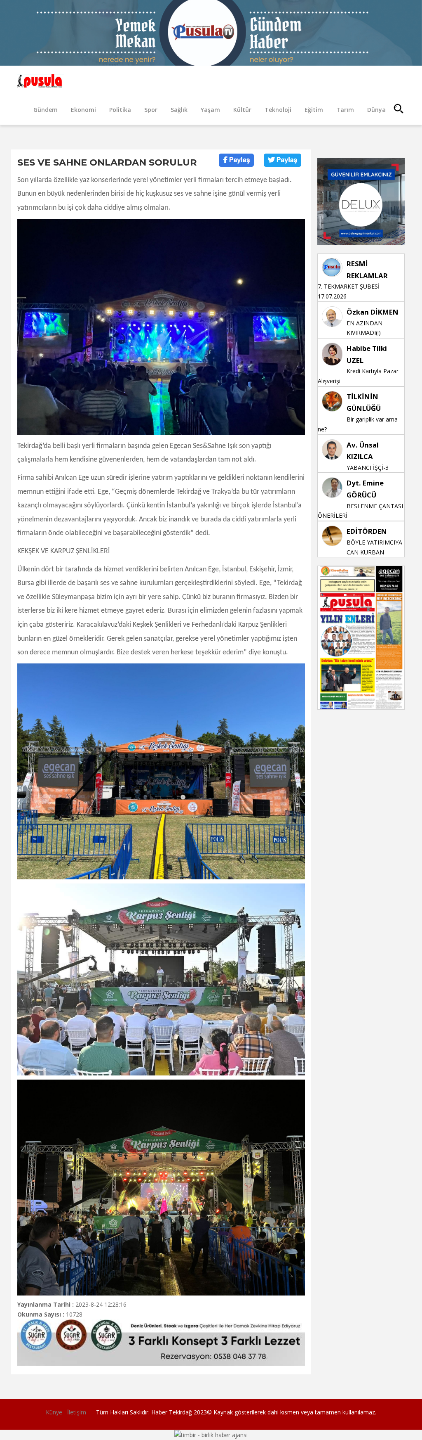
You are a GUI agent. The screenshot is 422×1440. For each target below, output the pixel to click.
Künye (54, 1412)
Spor (150, 110)
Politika (120, 110)
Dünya (376, 110)
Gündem (45, 110)
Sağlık (179, 110)
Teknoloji (278, 110)
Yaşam (210, 110)
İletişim (76, 1412)
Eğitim (314, 110)
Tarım (345, 110)
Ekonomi (83, 110)
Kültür (242, 110)
